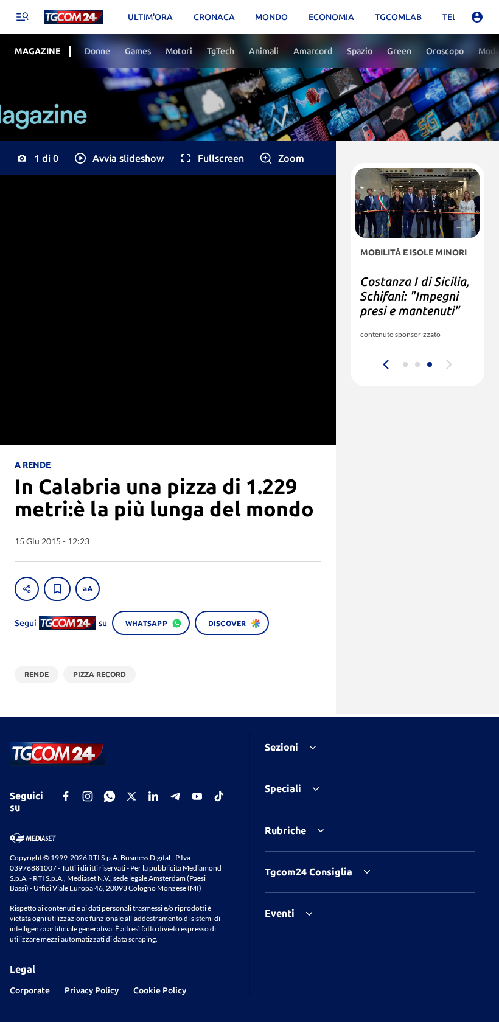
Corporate (30, 990)
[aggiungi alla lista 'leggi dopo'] (57, 589)
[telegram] (175, 796)
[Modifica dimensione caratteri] (87, 589)
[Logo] (73, 17)
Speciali (283, 788)
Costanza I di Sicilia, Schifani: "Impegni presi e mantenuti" (415, 296)
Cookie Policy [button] (159, 990)
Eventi (280, 913)
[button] (118, 158)
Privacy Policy (92, 990)
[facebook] (66, 796)
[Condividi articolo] (27, 589)
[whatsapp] (109, 796)
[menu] (22, 17)
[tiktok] (219, 796)
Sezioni (281, 747)
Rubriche (285, 830)
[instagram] (88, 796)
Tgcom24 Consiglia (308, 871)
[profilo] (477, 17)
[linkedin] (153, 796)
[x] (131, 796)
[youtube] (197, 796)
